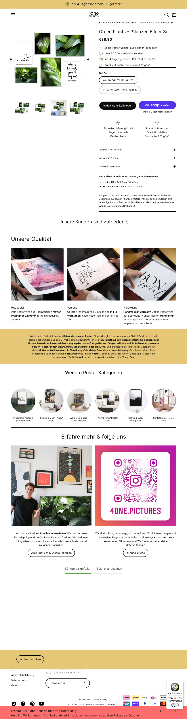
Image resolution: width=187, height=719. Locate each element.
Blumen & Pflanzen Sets (124, 22)
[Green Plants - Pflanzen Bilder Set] (22, 108)
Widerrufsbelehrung (22, 675)
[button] (166, 14)
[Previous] (11, 59)
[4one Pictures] (93, 14)
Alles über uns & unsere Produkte (51, 552)
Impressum (72, 705)
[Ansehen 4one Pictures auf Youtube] (41, 704)
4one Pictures (93, 700)
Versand (15, 685)
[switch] (175, 705)
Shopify (103, 700)
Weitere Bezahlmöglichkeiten (157, 112)
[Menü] (181, 683)
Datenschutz (18, 680)
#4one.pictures (135, 552)
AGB (13, 669)
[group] (93, 4)
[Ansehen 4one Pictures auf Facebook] (22, 704)
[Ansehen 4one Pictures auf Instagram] (13, 704)
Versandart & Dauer (109, 158)
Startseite (104, 22)
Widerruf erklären (30, 659)
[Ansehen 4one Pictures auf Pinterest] (32, 704)
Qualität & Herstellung (110, 149)
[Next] (88, 59)
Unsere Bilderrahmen (110, 166)
